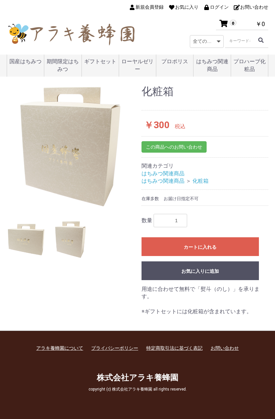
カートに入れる (200, 247)
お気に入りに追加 (200, 271)
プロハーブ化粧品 (249, 65)
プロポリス (174, 61)
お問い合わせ (225, 348)
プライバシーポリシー (114, 348)
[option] (70, 146)
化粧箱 (200, 181)
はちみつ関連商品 (212, 65)
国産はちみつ (25, 61)
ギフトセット (100, 61)
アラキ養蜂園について (59, 348)
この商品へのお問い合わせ (174, 147)
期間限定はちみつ (63, 65)
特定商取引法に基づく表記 (174, 348)
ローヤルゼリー (137, 65)
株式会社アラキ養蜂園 (137, 377)
